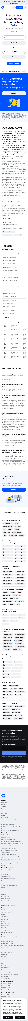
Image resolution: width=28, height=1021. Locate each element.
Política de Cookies (8, 1010)
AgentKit (3, 965)
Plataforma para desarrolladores (10, 936)
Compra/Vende (5, 892)
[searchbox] (14, 57)
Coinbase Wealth (6, 898)
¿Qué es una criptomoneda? (8, 854)
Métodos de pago (6, 880)
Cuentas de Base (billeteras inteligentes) (12, 945)
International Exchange (7, 927)
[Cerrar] (24, 1001)
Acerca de (4, 802)
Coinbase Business (6, 912)
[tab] (4, 71)
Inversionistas (5, 815)
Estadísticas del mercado (8, 839)
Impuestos (4, 865)
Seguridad (4, 813)
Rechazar (8, 1017)
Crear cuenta (4, 874)
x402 (2, 950)
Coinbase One (5, 896)
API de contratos (5, 978)
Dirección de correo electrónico (9, 744)
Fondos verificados (6, 932)
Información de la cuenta (8, 878)
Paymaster (4, 954)
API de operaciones (6, 952)
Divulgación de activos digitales (10, 830)
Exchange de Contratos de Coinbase (11, 930)
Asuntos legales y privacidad (9, 819)
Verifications (4, 961)
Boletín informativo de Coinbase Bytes (11, 841)
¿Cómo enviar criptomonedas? (9, 863)
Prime (3, 921)
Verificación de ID (6, 876)
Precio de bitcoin (6, 983)
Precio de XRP (5, 990)
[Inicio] (2, 7)
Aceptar (20, 1017)
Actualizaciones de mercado (9, 850)
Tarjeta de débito (6, 903)
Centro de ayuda (5, 869)
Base (2, 939)
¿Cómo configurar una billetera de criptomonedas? (10, 859)
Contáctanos (4, 872)
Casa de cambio (5, 925)
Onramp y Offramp (6, 947)
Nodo (2, 963)
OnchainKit (4, 956)
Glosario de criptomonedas (8, 848)
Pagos (3, 914)
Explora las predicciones (8, 905)
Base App (3, 894)
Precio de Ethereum (6, 985)
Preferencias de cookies (8, 824)
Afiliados (3, 806)
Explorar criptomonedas (7, 835)
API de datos (4, 958)
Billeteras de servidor (7, 941)
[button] (25, 7)
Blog (2, 808)
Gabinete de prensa (6, 811)
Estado (3, 887)
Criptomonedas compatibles (9, 885)
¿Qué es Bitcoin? (5, 852)
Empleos (3, 804)
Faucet (3, 969)
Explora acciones (6, 837)
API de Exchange (5, 972)
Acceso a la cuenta (6, 883)
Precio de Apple (5, 996)
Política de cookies (6, 822)
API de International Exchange (9, 974)
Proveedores (4, 817)
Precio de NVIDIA (6, 994)
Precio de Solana (6, 987)
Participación (5, 923)
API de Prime (4, 976)
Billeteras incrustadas (7, 943)
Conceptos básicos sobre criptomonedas (12, 843)
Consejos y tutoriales (7, 846)
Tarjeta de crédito (6, 901)
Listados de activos (6, 910)
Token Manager (5, 916)
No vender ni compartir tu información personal (11, 827)
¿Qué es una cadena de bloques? (10, 857)
